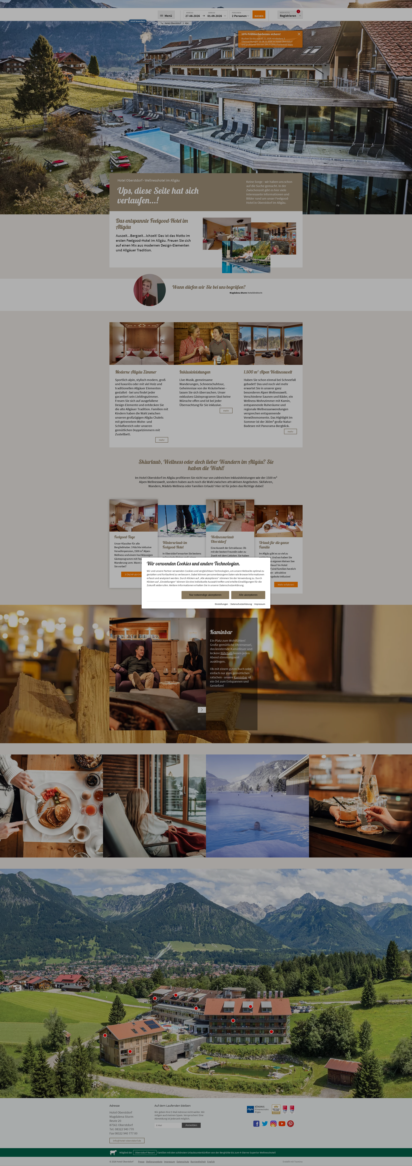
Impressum (259, 604)
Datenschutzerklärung (241, 604)
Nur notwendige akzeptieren (205, 595)
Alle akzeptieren (248, 595)
